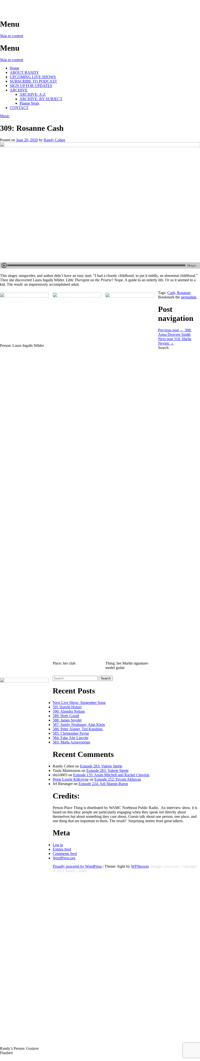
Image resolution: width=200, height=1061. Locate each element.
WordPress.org (64, 858)
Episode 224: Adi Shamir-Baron (103, 784)
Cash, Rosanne (178, 293)
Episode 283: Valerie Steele (101, 766)
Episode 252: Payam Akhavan (117, 779)
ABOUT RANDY (24, 72)
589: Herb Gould (66, 716)
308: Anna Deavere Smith (174, 332)
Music (5, 116)
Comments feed (65, 854)
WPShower (140, 866)
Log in (58, 845)
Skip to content (11, 36)
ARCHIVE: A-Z (33, 94)
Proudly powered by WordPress (77, 866)
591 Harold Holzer (67, 707)
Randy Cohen (54, 140)
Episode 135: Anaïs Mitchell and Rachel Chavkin (111, 775)
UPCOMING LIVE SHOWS (33, 77)
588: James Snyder (67, 720)
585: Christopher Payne (71, 733)
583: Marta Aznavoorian (71, 742)
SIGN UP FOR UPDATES (31, 86)
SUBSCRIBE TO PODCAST (33, 81)
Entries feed (62, 849)
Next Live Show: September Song (79, 702)
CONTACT (19, 108)
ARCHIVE (19, 90)
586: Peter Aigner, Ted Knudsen (78, 729)
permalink (188, 297)
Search (163, 348)
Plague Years (29, 103)
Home (14, 68)
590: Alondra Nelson (69, 711)
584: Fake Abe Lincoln (70, 738)
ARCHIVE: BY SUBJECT (41, 99)
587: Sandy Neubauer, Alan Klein (79, 724)
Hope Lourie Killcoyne (71, 779)
